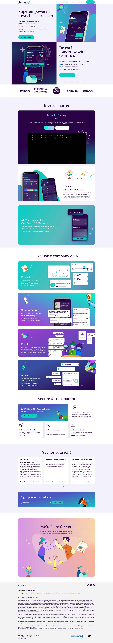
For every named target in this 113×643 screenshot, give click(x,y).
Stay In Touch (57, 502)
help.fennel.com (67, 533)
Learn (73, 2)
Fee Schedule (23, 618)
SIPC (38, 634)
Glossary (20, 593)
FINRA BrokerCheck (59, 593)
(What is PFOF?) (23, 435)
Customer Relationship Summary (73, 593)
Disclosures (40, 593)
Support (80, 2)
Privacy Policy (32, 593)
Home (58, 2)
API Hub (66, 2)
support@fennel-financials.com (26, 636)
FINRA (35, 634)
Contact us (31, 590)
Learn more (85, 80)
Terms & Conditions (48, 593)
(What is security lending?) (78, 435)
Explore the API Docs (62, 127)
